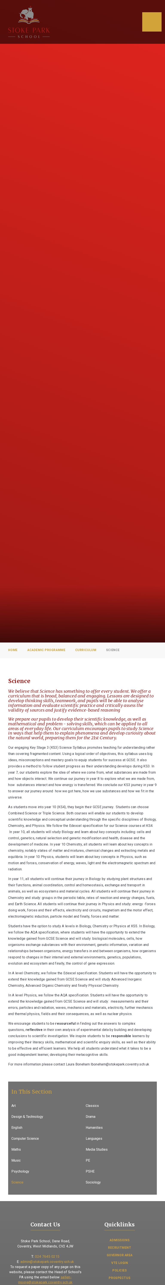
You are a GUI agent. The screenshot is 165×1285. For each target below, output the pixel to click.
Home (12, 650)
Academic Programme (46, 650)
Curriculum (85, 650)
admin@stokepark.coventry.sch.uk (47, 1262)
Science (113, 650)
